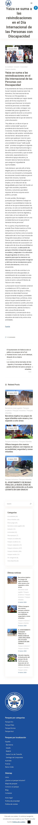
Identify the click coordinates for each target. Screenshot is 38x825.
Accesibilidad (9, 67)
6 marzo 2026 (12, 393)
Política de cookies (11, 804)
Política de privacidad (12, 801)
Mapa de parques (11, 784)
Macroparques (11, 535)
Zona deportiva (12, 561)
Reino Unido (9, 767)
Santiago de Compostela (14, 757)
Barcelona (9, 745)
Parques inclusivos (19, 411)
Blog (6, 790)
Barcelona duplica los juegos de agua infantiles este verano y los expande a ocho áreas (18, 418)
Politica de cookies (19, 822)
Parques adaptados (13, 545)
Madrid (8, 751)
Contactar (8, 793)
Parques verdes (12, 554)
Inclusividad (23, 67)
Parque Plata (9, 725)
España (7, 742)
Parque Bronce (10, 728)
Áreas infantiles (12, 519)
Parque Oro (9, 722)
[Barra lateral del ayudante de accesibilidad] (36, 8)
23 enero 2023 (12, 49)
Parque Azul (9, 731)
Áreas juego (11, 523)
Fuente (7, 326)
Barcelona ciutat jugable (13, 408)
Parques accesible (12, 538)
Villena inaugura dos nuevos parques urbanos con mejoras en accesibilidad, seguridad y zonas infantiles (24, 612)
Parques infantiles (10, 69)
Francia (7, 764)
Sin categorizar (11, 557)
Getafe (8, 748)
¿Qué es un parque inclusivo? (15, 780)
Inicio (7, 777)
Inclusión (16, 67)
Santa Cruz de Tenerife (14, 754)
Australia (8, 761)
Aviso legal (9, 798)
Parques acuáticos (12, 542)
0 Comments (11, 337)
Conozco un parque (12, 787)
